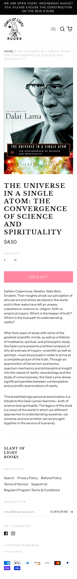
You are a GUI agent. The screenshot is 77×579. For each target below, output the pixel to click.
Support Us (39, 484)
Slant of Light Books (14, 452)
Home (9, 51)
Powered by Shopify (13, 551)
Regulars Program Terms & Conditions (32, 490)
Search (9, 478)
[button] (62, 29)
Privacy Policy (28, 478)
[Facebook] (6, 533)
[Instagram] (13, 533)
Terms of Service (16, 484)
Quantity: (12, 253)
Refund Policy (51, 478)
